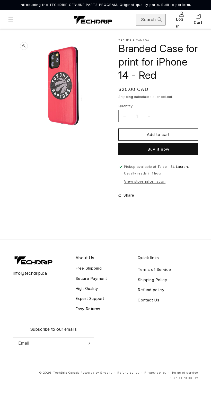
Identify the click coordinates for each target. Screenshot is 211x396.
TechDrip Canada (66, 372)
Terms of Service (154, 269)
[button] (10, 19)
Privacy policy (155, 372)
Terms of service (185, 372)
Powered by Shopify (96, 372)
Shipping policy (185, 378)
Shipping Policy (152, 279)
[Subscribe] (88, 343)
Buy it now (158, 149)
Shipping (125, 97)
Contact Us (148, 300)
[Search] (159, 19)
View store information (144, 181)
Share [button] (129, 195)
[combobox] (150, 19)
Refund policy (151, 289)
